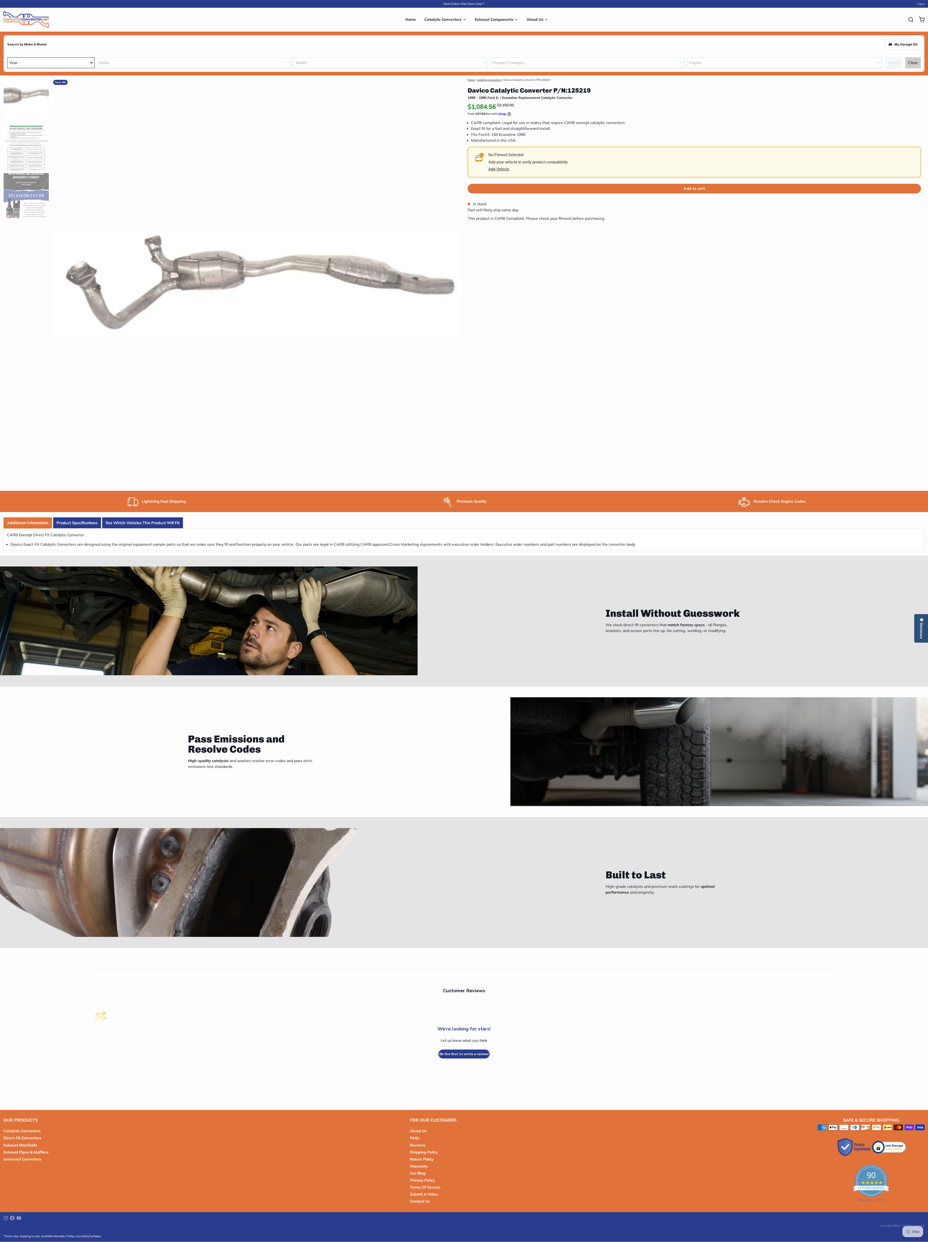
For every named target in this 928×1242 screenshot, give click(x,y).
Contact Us (420, 1201)
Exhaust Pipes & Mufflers (26, 1152)
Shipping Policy (424, 1152)
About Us (535, 19)
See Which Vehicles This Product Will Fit (143, 522)
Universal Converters (22, 1159)
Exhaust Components (494, 19)
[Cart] (920, 19)
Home (410, 19)
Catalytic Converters (443, 19)
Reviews (417, 1145)
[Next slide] (455, 282)
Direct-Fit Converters (22, 1137)
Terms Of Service (425, 1187)
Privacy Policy (422, 1180)
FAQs (415, 1137)
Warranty (419, 1166)
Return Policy (422, 1159)
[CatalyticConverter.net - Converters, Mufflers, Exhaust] (26, 19)
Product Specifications (77, 522)
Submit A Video (424, 1194)
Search (893, 62)
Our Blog (418, 1173)
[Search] (909, 19)
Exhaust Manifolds (20, 1145)
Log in (921, 4)
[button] (694, 188)
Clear (913, 62)
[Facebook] (12, 1218)
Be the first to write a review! (464, 1054)
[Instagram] (5, 1218)
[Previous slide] (58, 282)
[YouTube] (18, 1218)
